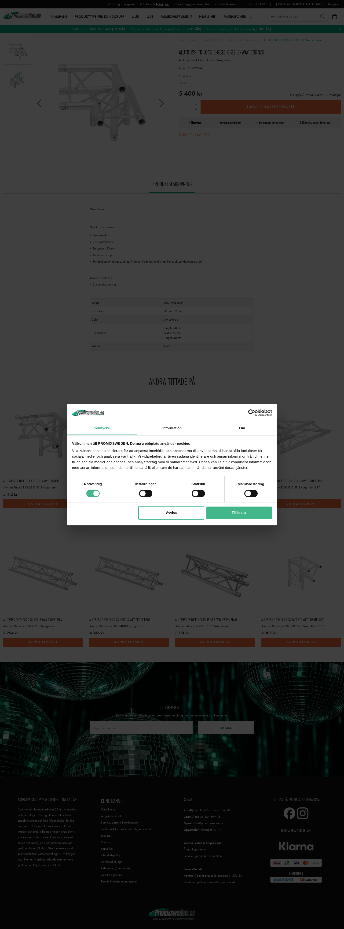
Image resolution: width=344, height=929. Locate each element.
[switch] (145, 493)
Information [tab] (172, 428)
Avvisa (171, 513)
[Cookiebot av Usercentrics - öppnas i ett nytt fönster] (251, 412)
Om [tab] (242, 428)
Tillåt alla (239, 513)
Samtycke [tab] (102, 428)
